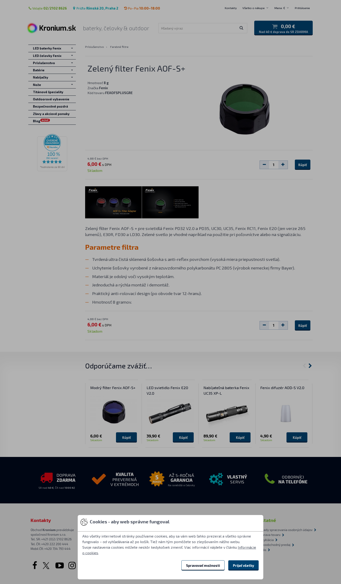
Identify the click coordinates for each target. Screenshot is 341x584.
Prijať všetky (243, 565)
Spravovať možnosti (203, 565)
